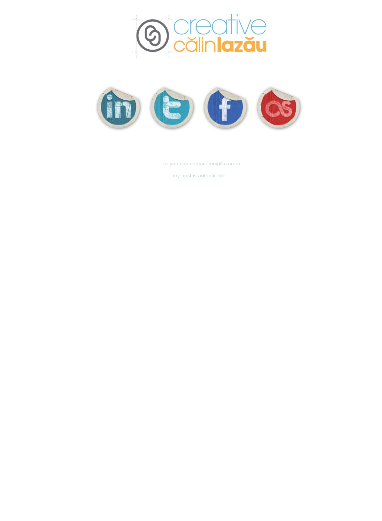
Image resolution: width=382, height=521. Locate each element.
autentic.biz (211, 175)
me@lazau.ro (224, 163)
